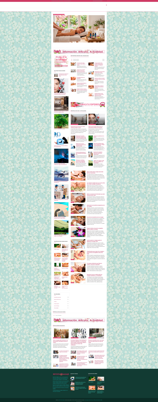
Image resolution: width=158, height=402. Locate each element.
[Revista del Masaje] (59, 5)
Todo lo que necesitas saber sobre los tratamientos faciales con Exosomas (60, 94)
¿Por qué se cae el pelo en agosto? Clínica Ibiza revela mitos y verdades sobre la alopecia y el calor (96, 352)
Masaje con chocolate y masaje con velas (57, 287)
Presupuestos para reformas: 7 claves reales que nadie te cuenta (63, 74)
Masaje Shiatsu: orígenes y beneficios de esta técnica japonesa (99, 86)
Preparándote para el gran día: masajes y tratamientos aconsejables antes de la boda (95, 252)
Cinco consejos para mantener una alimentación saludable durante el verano (60, 341)
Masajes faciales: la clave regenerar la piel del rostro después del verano (99, 94)
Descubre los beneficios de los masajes (95, 217)
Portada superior (56, 303)
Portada (55, 301)
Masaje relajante (56, 249)
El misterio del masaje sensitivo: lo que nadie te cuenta (81, 64)
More (103, 59)
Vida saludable (65, 9)
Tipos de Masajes (56, 305)
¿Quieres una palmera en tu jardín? (59, 128)
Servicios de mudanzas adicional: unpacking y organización (61, 200)
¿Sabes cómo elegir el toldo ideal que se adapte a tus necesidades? (60, 235)
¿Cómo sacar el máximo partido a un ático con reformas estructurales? (81, 70)
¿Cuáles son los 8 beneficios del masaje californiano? (57, 278)
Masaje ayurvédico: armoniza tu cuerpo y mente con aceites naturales (100, 79)
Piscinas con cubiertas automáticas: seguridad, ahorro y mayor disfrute (59, 218)
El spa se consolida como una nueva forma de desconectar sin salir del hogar (96, 341)
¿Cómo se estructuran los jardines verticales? (57, 269)
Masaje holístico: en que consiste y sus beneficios (65, 250)
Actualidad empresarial (73, 9)
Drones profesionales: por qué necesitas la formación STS (60, 182)
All (71, 59)
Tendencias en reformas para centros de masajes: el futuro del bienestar (80, 388)
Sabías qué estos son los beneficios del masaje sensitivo (57, 259)
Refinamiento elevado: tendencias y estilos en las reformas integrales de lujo (61, 112)
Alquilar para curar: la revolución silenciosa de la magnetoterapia (61, 146)
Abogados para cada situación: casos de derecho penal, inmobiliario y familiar (80, 383)
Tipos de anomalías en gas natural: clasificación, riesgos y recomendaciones (60, 164)
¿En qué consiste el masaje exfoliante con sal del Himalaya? (100, 392)
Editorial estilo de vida (56, 9)
